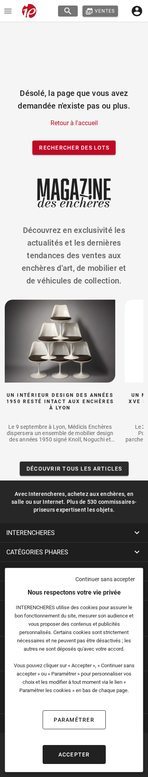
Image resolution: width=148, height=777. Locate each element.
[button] (74, 532)
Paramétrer (74, 720)
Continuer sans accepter (105, 579)
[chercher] (68, 11)
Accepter (74, 754)
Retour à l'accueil (74, 123)
